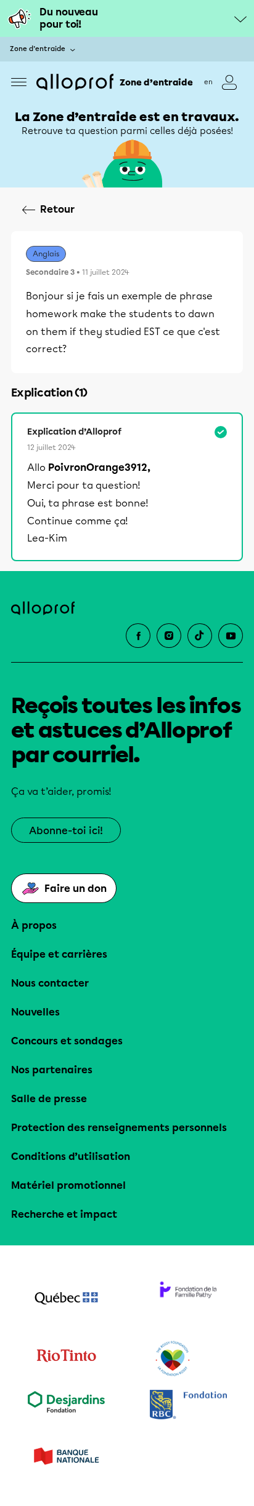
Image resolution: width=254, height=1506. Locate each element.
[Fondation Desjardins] (66, 1406)
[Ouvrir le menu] (18, 82)
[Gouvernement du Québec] (66, 1299)
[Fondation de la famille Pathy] (188, 1299)
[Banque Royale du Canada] (188, 1406)
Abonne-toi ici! (66, 831)
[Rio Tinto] (66, 1359)
